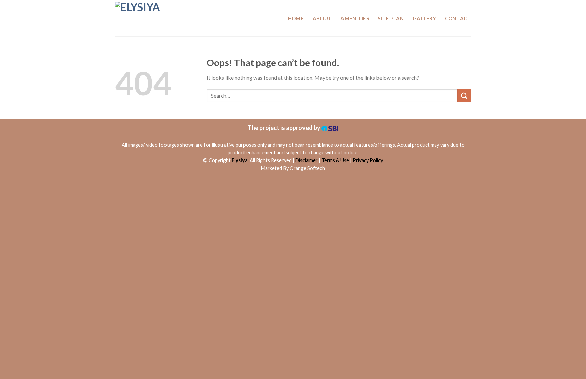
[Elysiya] (149, 18)
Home (296, 18)
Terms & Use (335, 160)
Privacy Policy (368, 160)
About (322, 18)
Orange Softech (307, 168)
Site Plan (391, 18)
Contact (458, 18)
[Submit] (464, 95)
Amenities (354, 18)
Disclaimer (306, 160)
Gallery (424, 18)
